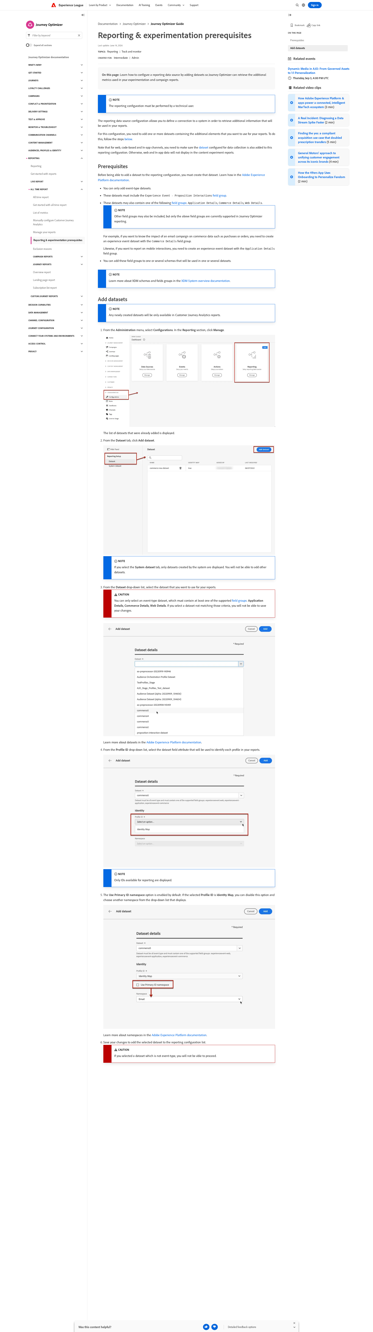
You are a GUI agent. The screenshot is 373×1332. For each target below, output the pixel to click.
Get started (34, 72)
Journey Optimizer (134, 24)
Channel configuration (41, 320)
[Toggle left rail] (83, 15)
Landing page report (44, 280)
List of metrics (40, 212)
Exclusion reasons (42, 249)
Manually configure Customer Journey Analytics (53, 222)
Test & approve (36, 119)
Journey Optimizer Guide (167, 24)
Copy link (315, 25)
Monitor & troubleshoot (42, 127)
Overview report (42, 272)
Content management (40, 142)
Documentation (108, 24)
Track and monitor (131, 51)
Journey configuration (41, 328)
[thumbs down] (214, 1327)
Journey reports (42, 264)
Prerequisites (297, 40)
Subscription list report (45, 287)
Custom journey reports (44, 296)
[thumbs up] (206, 1327)
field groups (179, 203)
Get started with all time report (49, 205)
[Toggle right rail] (290, 15)
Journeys (33, 80)
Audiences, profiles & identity (44, 150)
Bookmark (300, 25)
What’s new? (35, 65)
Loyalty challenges (39, 88)
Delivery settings (38, 111)
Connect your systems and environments (51, 336)
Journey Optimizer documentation (48, 57)
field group (219, 195)
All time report (39, 189)
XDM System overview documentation (205, 281)
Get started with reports (43, 174)
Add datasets (297, 48)
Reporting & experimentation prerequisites (57, 240)
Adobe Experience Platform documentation (173, 742)
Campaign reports (43, 256)
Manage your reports (44, 232)
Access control (37, 343)
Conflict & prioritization (42, 103)
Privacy (32, 351)
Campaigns (34, 96)
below (128, 139)
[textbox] (54, 35)
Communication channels (42, 135)
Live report (37, 181)
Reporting (112, 51)
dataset (203, 147)
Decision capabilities (39, 304)
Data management (38, 312)
